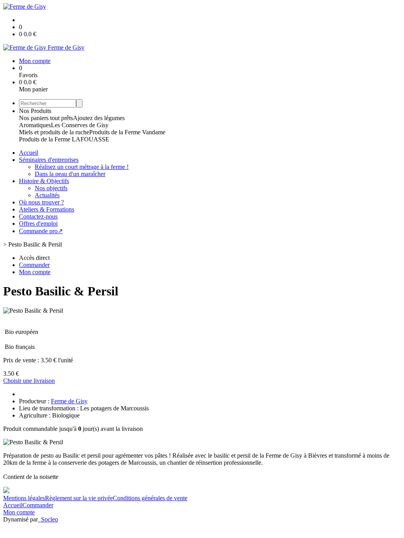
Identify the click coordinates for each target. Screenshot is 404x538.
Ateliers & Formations (46, 209)
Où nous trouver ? (41, 202)
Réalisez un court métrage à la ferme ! (82, 166)
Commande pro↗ (41, 231)
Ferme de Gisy (69, 401)
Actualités (47, 195)
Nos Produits (35, 111)
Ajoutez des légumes (99, 118)
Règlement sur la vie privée (79, 498)
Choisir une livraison (29, 380)
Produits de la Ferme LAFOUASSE (64, 139)
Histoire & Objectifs (44, 181)
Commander (37, 505)
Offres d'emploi (38, 223)
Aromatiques (35, 125)
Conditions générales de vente (150, 498)
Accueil (28, 152)
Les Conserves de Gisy (79, 125)
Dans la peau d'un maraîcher (70, 174)
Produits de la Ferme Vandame (127, 132)
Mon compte (19, 512)
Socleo (49, 519)
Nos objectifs (51, 188)
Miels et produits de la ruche (54, 132)
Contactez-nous (38, 216)
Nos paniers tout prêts (46, 118)
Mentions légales (24, 498)
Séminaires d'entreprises (49, 159)
